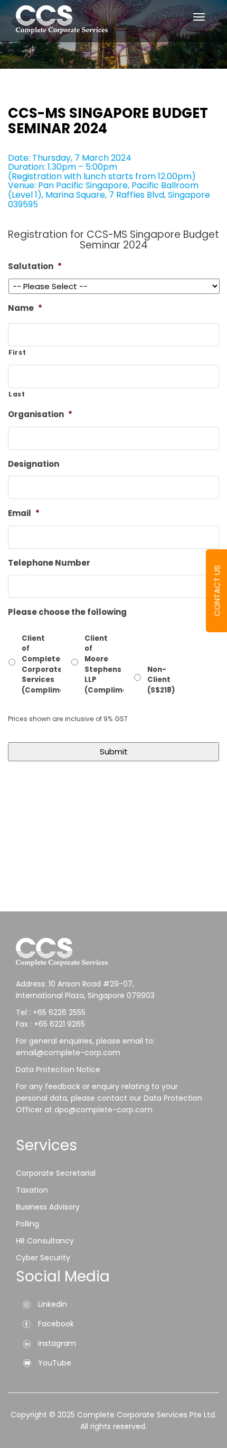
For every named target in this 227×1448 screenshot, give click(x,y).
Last (16, 394)
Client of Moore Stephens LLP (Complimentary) (89, 664)
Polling (27, 1224)
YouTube (54, 1363)
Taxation (32, 1190)
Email (24, 513)
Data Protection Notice (59, 1069)
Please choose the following (67, 612)
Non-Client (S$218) (152, 680)
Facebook (56, 1323)
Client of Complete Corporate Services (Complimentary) (27, 664)
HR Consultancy (45, 1240)
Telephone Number (49, 563)
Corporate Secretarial (56, 1173)
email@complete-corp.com (68, 1052)
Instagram (57, 1343)
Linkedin (52, 1304)
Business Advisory (48, 1207)
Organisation (40, 414)
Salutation (35, 266)
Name (25, 308)
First (17, 352)
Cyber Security (43, 1257)
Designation (33, 464)
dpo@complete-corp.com (103, 1109)
